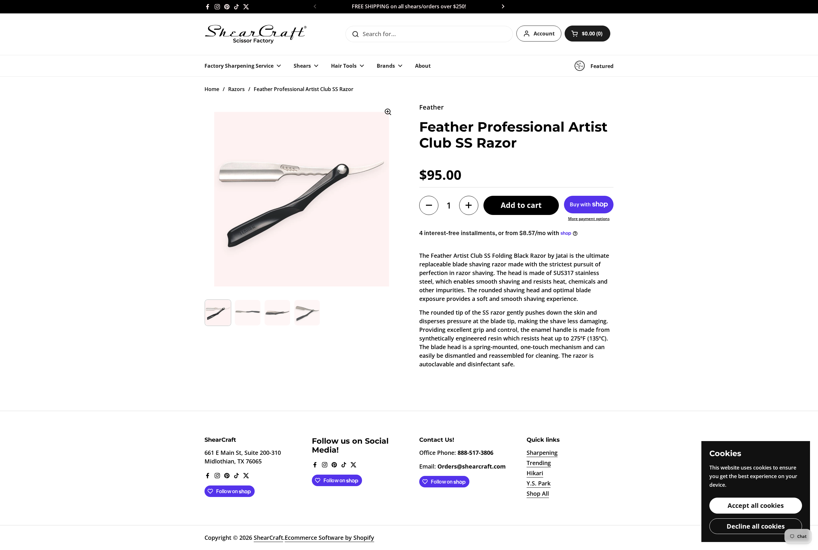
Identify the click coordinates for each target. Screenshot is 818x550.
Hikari (535, 473)
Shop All (538, 493)
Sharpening (542, 452)
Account (544, 33)
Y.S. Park (539, 483)
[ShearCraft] (255, 34)
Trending (539, 463)
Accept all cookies (756, 505)
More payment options (589, 218)
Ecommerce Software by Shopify (329, 537)
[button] (587, 34)
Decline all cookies (756, 526)
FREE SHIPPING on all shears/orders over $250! (409, 6)
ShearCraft (268, 537)
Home (211, 89)
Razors (236, 89)
